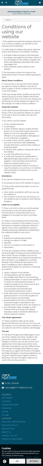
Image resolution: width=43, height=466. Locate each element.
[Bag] (40, 2)
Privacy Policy (9, 436)
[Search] (6, 2)
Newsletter (8, 429)
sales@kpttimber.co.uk (18, 388)
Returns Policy (10, 425)
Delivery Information (13, 422)
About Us (6, 432)
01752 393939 (12, 383)
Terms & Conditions (12, 439)
